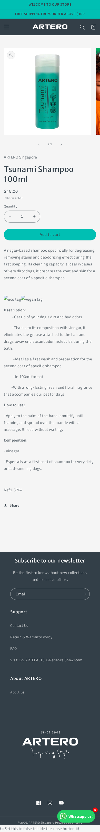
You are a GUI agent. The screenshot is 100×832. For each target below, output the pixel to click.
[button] (6, 27)
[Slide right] (61, 144)
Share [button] (14, 505)
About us (17, 692)
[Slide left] (38, 144)
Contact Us (19, 625)
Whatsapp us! (80, 816)
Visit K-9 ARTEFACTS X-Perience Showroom (46, 660)
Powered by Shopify (68, 823)
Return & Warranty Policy (31, 637)
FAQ (13, 648)
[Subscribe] (83, 594)
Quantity (10, 206)
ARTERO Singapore (42, 823)
